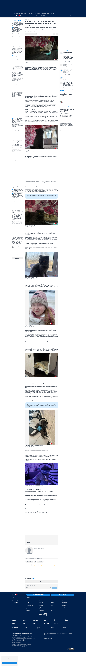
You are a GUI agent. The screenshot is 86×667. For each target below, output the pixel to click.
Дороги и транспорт (29, 605)
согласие (5, 660)
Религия (52, 608)
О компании (14, 599)
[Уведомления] (71, 15)
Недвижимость (42, 608)
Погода (18, 13)
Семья (52, 610)
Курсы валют (37, 13)
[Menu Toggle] (13, 15)
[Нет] (27, 542)
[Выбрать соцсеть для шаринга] (57, 34)
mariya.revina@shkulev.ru (15, 646)
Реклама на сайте (15, 600)
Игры (48, 13)
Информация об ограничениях (48, 635)
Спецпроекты (64, 607)
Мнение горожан (40, 561)
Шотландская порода (29, 561)
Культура (41, 602)
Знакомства (14, 13)
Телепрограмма (24, 13)
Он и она (52, 599)
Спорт (63, 599)
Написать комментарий (32, 33)
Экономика (64, 605)
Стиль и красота (65, 600)
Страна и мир (64, 602)
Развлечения (53, 607)
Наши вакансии (15, 602)
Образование (41, 610)
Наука (40, 607)
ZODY (45, 13)
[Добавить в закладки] (54, 34)
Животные (28, 608)
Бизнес (27, 600)
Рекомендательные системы (48, 638)
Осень (52, 600)
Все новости (17, 20)
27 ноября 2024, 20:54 (28, 31)
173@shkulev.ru (23, 640)
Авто (27, 599)
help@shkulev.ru (18, 642)
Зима (40, 599)
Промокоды (52, 13)
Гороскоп (32, 13)
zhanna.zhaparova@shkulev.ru (16, 645)
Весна (27, 602)
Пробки (42, 13)
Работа (52, 605)
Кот (35, 561)
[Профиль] (73, 15)
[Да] (27, 539)
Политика (52, 602)
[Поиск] (68, 15)
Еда (27, 607)
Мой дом (41, 605)
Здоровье (28, 610)
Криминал (41, 600)
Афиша (29, 13)
